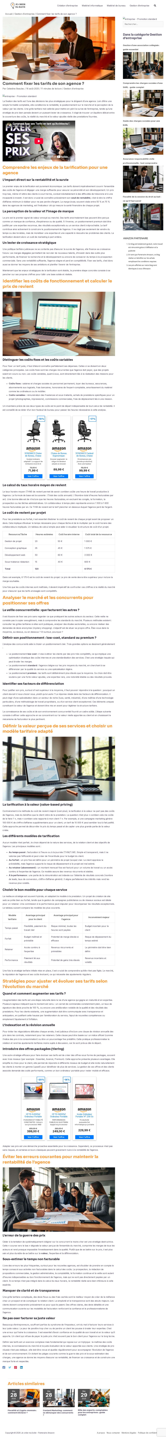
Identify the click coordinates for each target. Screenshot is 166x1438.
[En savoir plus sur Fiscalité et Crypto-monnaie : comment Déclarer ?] (24, 1398)
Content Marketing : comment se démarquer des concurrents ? (58, 1412)
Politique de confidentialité (149, 1433)
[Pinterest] (15, 1367)
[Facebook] (4, 1367)
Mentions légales (129, 1433)
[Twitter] (9, 1367)
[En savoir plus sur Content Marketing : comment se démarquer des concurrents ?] (59, 1398)
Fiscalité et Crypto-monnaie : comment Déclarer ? (22, 1411)
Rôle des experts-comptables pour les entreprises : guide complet (93, 1412)
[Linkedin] (21, 1367)
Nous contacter (113, 1433)
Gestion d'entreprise (74, 88)
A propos (101, 1433)
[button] (155, 6)
